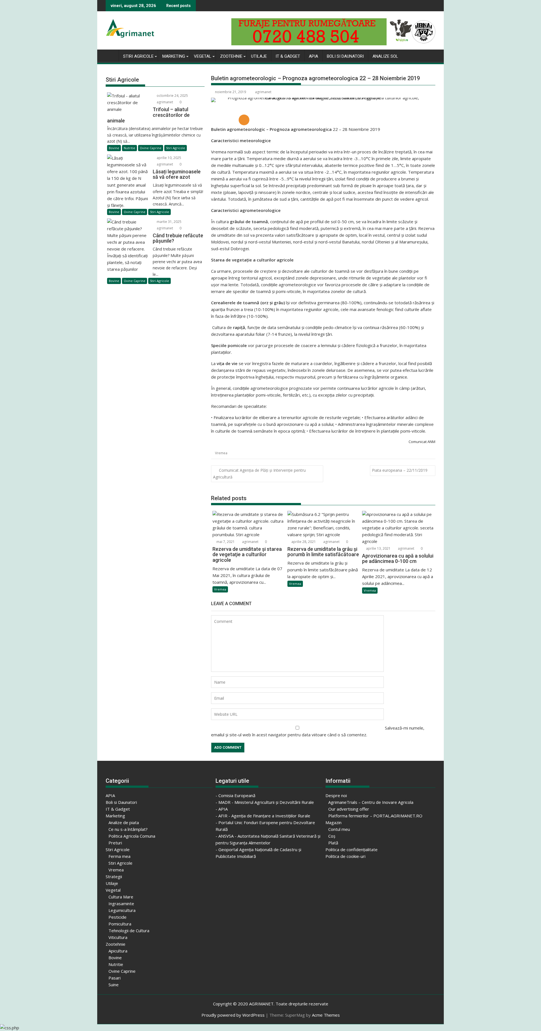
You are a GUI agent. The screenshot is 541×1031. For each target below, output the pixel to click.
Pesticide (117, 917)
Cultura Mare (120, 897)
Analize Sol (385, 56)
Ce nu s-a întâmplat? (128, 829)
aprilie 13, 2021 (378, 548)
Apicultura (117, 951)
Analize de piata (123, 822)
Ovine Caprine (150, 148)
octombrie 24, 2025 (172, 95)
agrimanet (263, 92)
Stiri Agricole (138, 56)
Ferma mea (119, 856)
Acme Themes (326, 1015)
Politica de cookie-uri (345, 856)
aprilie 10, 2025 (168, 157)
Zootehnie (231, 56)
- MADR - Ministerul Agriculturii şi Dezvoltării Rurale (265, 802)
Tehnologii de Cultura (128, 930)
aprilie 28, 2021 (303, 541)
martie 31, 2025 (168, 221)
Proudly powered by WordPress (233, 1015)
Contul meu (339, 829)
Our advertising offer (348, 809)
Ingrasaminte (121, 903)
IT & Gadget (288, 56)
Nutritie (129, 148)
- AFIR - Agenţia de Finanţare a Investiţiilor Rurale (263, 815)
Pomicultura (119, 924)
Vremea (221, 453)
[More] (244, 120)
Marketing (173, 56)
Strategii (114, 876)
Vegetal (202, 56)
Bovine (114, 148)
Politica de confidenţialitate (351, 849)
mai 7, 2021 (225, 541)
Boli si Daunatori (345, 56)
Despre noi (336, 795)
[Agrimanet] (111, 55)
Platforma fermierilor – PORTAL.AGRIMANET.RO (375, 815)
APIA (313, 56)
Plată (333, 843)
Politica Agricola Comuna (131, 836)
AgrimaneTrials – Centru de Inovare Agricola (370, 802)
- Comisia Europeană (235, 795)
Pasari (114, 978)
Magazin (333, 822)
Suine (113, 984)
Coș (331, 836)
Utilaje (259, 56)
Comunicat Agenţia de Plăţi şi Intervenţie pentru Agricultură (259, 473)
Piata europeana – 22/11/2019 (399, 470)
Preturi (115, 843)
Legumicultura (122, 910)
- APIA (222, 809)
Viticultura (117, 937)
